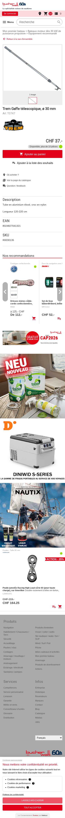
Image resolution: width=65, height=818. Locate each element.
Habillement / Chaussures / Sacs (16, 633)
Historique (40, 692)
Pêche (38, 647)
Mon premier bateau (14, 31)
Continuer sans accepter (12, 760)
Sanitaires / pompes (12, 672)
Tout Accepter (32, 807)
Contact (38, 705)
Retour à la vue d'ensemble (17, 39)
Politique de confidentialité (13, 794)
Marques (39, 700)
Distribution (8, 718)
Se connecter (10, 13)
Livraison (7, 696)
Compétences (10, 688)
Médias (38, 718)
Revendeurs (41, 696)
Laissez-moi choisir (32, 800)
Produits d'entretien (44, 627)
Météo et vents (10, 705)
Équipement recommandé (42, 33)
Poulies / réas (9, 647)
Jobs (37, 722)
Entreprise (40, 688)
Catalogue (40, 713)
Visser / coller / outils (44, 632)
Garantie (7, 700)
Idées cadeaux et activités (47, 652)
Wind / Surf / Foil (42, 643)
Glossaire (7, 713)
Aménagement (10, 663)
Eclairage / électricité (13, 667)
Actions (38, 669)
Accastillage (9, 643)
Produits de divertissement (47, 664)
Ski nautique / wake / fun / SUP (47, 637)
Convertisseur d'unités (13, 709)
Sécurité (7, 639)
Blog (37, 709)
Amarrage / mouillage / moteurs (14, 657)
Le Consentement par (32, 815)
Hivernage (40, 660)
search (59, 22)
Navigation (8, 627)
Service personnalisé (13, 692)
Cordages (8, 652)
